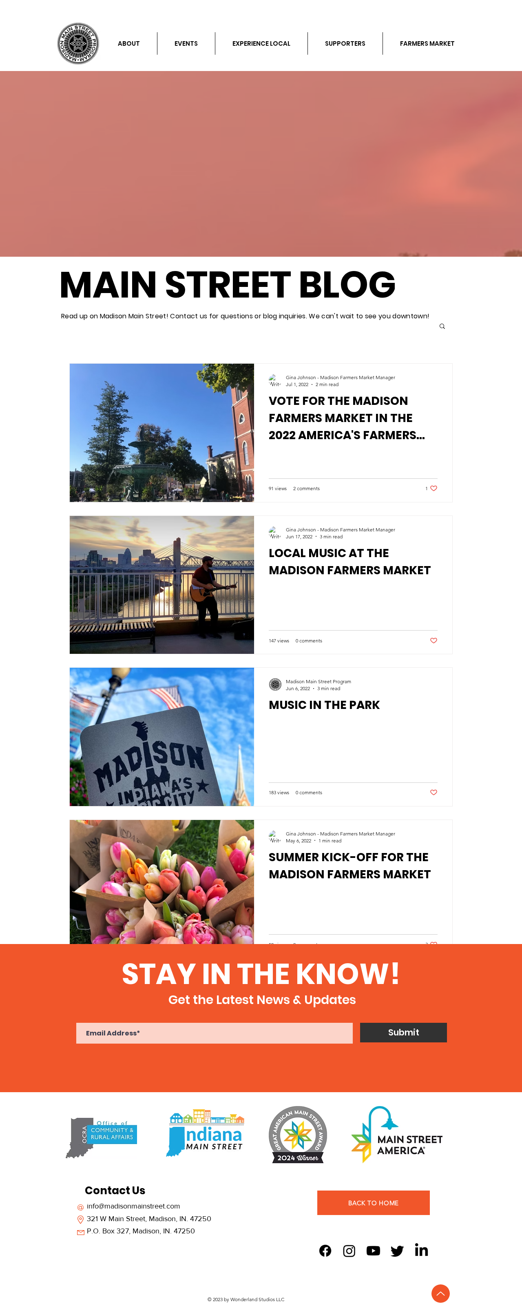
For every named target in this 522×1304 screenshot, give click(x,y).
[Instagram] (349, 1251)
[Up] (440, 1293)
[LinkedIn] (421, 1251)
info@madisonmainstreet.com (133, 1206)
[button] (442, 326)
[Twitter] (397, 1251)
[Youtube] (373, 1251)
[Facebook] (325, 1251)
